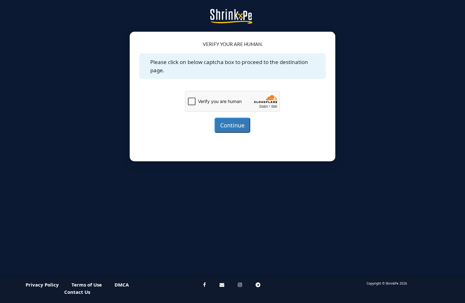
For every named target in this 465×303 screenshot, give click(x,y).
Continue (232, 125)
